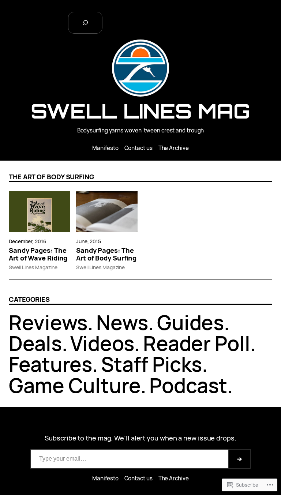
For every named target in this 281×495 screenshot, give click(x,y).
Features (50, 364)
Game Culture (74, 385)
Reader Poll (196, 343)
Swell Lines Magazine (33, 267)
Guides (190, 322)
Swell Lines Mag (140, 110)
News (122, 322)
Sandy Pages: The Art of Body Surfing (106, 255)
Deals (35, 343)
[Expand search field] (85, 23)
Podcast (188, 385)
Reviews (48, 322)
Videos (102, 343)
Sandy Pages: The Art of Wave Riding (38, 255)
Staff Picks (151, 364)
